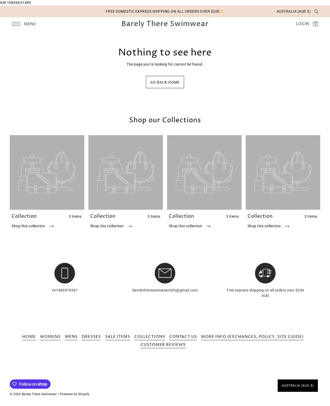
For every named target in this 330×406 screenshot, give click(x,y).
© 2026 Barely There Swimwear (33, 394)
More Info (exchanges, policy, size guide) (252, 336)
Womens (50, 336)
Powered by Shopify (75, 394)
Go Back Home (165, 82)
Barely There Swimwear (165, 24)
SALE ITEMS (117, 336)
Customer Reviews (163, 344)
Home (29, 336)
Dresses (91, 336)
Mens (71, 336)
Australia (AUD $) (294, 11)
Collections (149, 336)
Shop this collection (29, 226)
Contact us (183, 336)
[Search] (316, 11)
